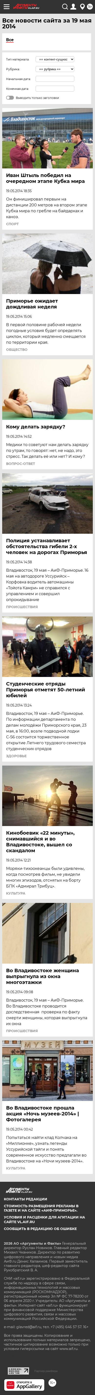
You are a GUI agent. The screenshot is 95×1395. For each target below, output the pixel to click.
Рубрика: (13, 69)
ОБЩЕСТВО (17, 349)
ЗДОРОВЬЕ (16, 756)
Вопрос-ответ (20, 463)
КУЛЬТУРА (15, 893)
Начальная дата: (18, 79)
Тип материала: (17, 59)
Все (10, 39)
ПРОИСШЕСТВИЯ (22, 607)
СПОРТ (12, 224)
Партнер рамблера (45, 1371)
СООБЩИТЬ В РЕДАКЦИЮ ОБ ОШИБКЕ (40, 1229)
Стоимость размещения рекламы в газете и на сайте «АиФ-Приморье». (41, 1208)
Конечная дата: (17, 89)
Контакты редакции (25, 1199)
